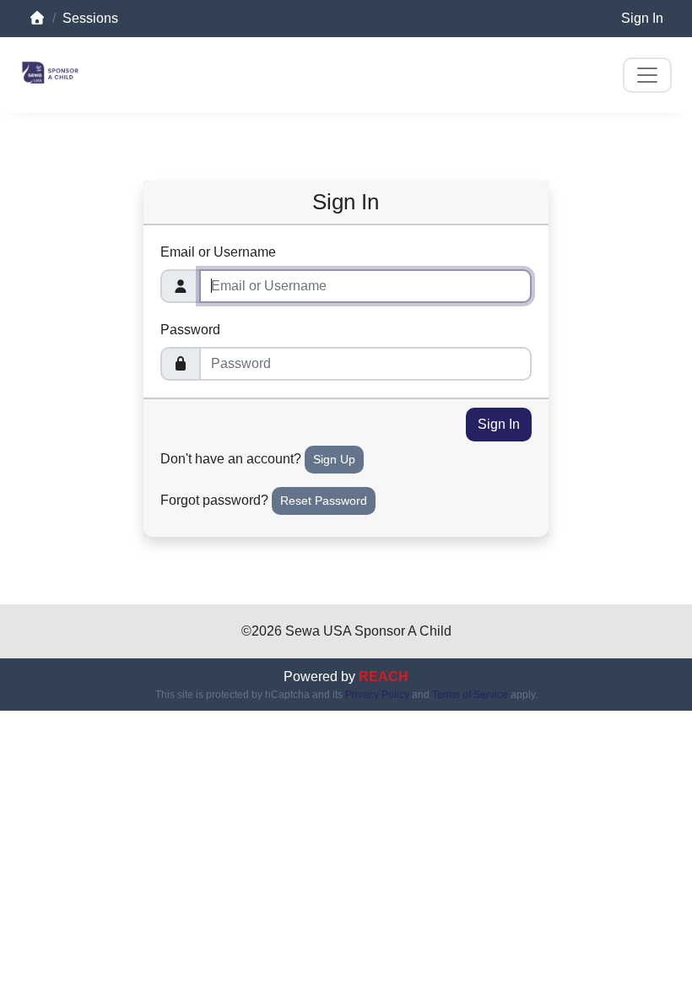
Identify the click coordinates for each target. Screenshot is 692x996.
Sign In (642, 18)
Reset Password (323, 500)
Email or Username (218, 252)
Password (190, 329)
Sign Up (334, 459)
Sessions (90, 18)
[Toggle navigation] (647, 75)
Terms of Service (470, 695)
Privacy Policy (377, 695)
